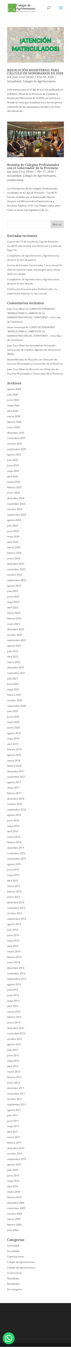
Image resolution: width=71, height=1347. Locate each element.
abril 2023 (12, 607)
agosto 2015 (14, 864)
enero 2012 (13, 1082)
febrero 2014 (14, 957)
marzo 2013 (13, 1011)
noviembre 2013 (16, 973)
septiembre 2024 (16, 514)
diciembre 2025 (15, 432)
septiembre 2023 (16, 580)
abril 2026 (12, 411)
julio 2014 (12, 929)
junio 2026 (13, 400)
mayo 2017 (13, 787)
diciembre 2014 (15, 902)
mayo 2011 (13, 1126)
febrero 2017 (14, 793)
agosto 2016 (14, 815)
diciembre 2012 (15, 1028)
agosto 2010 (14, 1164)
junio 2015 (13, 869)
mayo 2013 (13, 1000)
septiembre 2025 (16, 449)
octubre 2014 (14, 913)
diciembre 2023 (15, 563)
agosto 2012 (14, 1044)
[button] (9, 1338)
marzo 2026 (13, 416)
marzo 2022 (13, 662)
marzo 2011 (13, 1137)
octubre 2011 (14, 1099)
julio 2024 (12, 525)
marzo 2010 (13, 1191)
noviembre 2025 (16, 438)
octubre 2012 (14, 1039)
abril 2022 (12, 656)
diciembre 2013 (15, 968)
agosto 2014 (14, 924)
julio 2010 (12, 1170)
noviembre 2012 (16, 1033)
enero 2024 (13, 558)
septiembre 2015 (16, 858)
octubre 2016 (14, 804)
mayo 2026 (13, 405)
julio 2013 (12, 989)
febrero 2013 (14, 1017)
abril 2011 (12, 1131)
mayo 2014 (13, 940)
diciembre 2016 (15, 798)
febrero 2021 (14, 694)
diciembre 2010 (15, 1148)
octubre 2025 (14, 443)
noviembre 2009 (16, 1208)
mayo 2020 (13, 722)
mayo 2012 (13, 1060)
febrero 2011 (14, 1142)
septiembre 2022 (16, 640)
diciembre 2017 (15, 771)
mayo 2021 (13, 689)
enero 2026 (13, 427)
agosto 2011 (14, 1110)
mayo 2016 (13, 826)
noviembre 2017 (16, 776)
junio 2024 (13, 531)
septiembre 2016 (16, 809)
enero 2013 (13, 1022)
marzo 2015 (13, 886)
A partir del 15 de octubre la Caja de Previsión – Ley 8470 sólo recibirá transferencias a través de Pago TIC (34, 246)
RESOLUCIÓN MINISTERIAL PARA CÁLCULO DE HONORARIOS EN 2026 (35, 71)
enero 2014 (13, 962)
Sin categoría (14, 1289)
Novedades (13, 1278)
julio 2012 (12, 1050)
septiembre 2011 (16, 1104)
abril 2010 (12, 1186)
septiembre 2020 (16, 706)
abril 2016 (12, 831)
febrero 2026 (14, 422)
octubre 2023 (14, 574)
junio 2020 (13, 716)
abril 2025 (12, 476)
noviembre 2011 (16, 1093)
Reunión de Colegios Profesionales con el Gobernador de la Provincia (33, 166)
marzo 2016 (13, 837)
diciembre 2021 (15, 667)
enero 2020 (13, 727)
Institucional (15, 180)
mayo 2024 (13, 536)
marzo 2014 (13, 951)
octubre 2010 (14, 1153)
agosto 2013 (14, 984)
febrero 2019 (14, 749)
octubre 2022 (14, 634)
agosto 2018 (14, 755)
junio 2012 (13, 1055)
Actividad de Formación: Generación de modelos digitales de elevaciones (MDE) (34, 350)
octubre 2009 (14, 1213)
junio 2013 (13, 995)
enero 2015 (13, 897)
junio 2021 (13, 684)
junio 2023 (13, 596)
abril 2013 (12, 1006)
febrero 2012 (14, 1077)
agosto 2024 (14, 520)
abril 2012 (12, 1066)
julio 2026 (12, 394)
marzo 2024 (13, 547)
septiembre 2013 (16, 978)
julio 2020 (12, 711)
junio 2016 (13, 820)
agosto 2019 (14, 733)
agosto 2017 (14, 782)
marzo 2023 (13, 613)
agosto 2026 (14, 389)
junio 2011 (13, 1121)
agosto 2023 (14, 585)
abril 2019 (12, 744)
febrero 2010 (14, 1197)
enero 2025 (13, 492)
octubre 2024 (14, 509)
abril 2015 (12, 880)
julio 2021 (12, 678)
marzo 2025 (13, 482)
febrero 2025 (14, 487)
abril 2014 (12, 946)
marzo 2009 (13, 1219)
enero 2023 (13, 624)
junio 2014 (13, 935)
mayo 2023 (13, 602)
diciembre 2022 (15, 629)
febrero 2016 (14, 842)
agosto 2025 (14, 454)
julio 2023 (12, 591)
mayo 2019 (13, 738)
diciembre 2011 (15, 1088)
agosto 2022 (14, 645)
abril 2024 (12, 542)
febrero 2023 (14, 618)
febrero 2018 (14, 766)
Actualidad (14, 81)
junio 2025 (13, 465)
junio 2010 (13, 1175)
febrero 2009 (14, 1224)
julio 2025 (12, 460)
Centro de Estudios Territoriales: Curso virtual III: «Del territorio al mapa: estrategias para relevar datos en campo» (34, 269)
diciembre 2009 (15, 1203)
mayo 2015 (13, 875)
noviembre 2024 (16, 503)
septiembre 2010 (16, 1159)
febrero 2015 (14, 891)
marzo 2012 (13, 1071)
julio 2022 (12, 651)
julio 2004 (12, 1230)
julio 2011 (12, 1115)
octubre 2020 (14, 700)
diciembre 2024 (15, 498)
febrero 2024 (14, 553)
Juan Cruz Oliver (23, 77)
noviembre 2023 (16, 569)
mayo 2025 (13, 471)
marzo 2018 (13, 760)
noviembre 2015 (16, 853)
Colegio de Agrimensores (39, 81)
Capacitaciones (15, 1256)
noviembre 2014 (16, 908)
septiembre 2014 (16, 918)
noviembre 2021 (16, 673)
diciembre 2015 (15, 847)
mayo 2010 (13, 1181)
